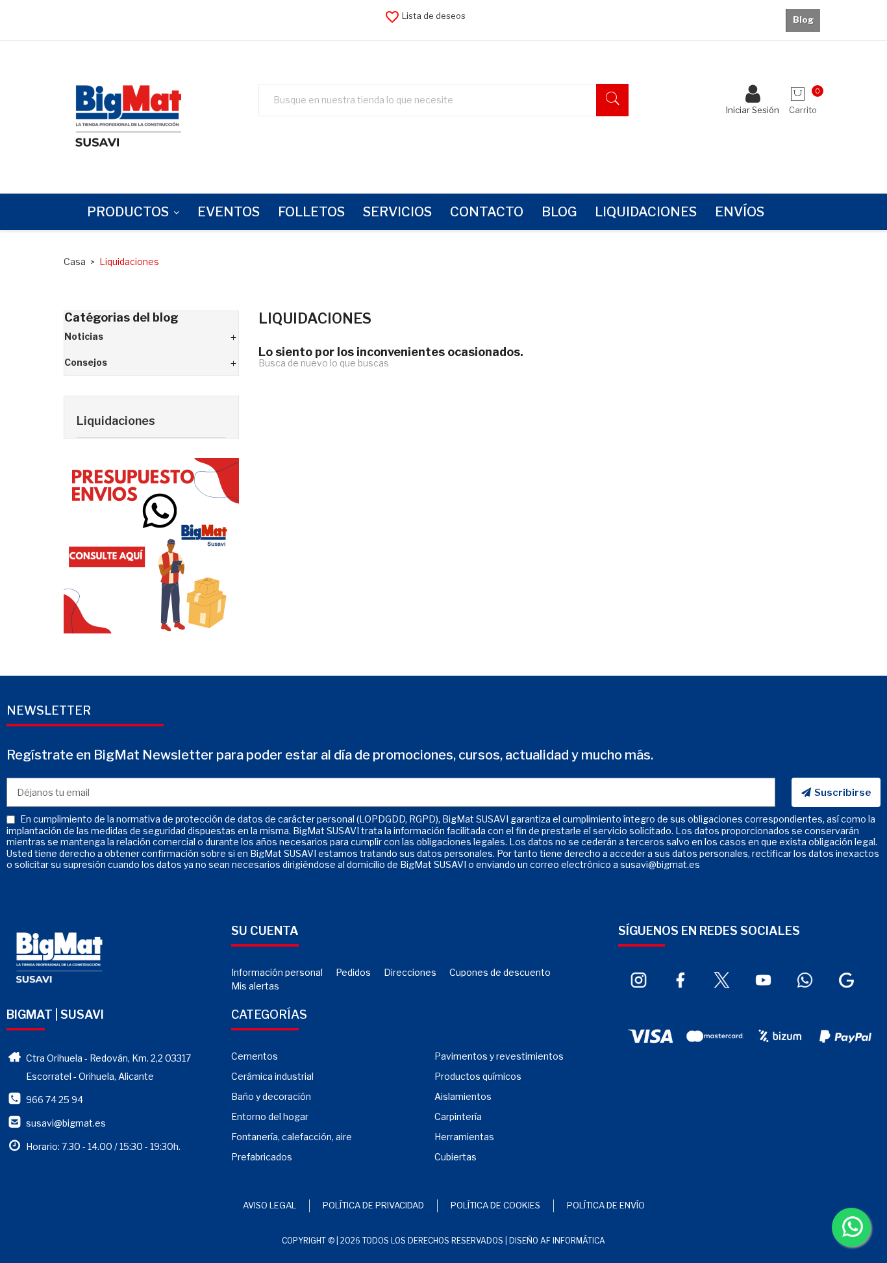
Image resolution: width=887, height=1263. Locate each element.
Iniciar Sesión (752, 110)
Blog (803, 19)
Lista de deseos (425, 15)
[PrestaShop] (151, 545)
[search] (612, 100)
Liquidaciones (116, 420)
